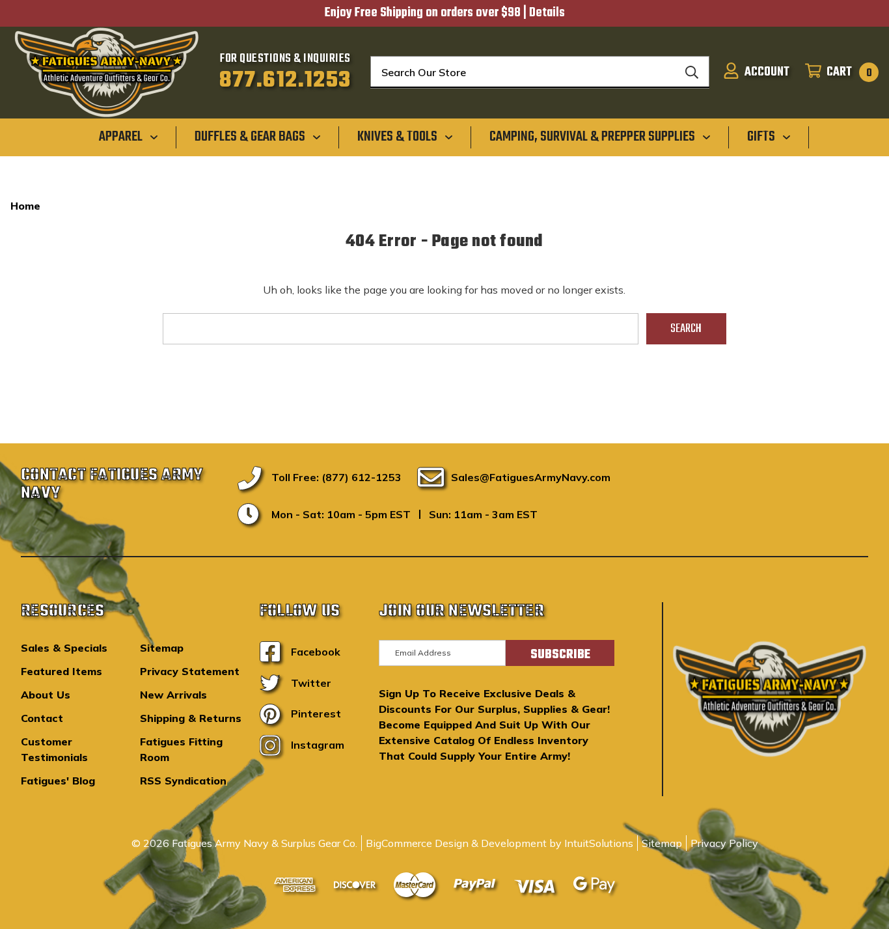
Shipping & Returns (190, 718)
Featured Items (61, 671)
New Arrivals (173, 694)
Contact (42, 718)
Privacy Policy (724, 843)
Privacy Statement (189, 671)
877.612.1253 (285, 80)
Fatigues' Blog (58, 780)
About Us (45, 694)
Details (547, 13)
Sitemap (162, 647)
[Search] (692, 72)
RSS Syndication (183, 780)
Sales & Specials (64, 647)
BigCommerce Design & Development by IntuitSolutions (499, 843)
